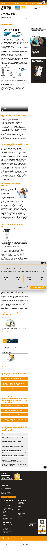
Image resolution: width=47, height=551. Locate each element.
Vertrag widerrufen (8, 497)
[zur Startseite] (6, 8)
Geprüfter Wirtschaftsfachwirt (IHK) (13, 406)
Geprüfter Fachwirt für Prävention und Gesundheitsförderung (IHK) (14, 383)
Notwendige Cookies (22, 287)
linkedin (6, 538)
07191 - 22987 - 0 (12, 1)
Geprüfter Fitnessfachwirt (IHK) (12, 378)
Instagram (15, 538)
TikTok (9, 538)
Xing (18, 538)
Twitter (12, 538)
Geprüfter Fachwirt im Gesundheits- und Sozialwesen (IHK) (14, 419)
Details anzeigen (40, 283)
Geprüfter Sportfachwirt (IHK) (12, 389)
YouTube (21, 538)
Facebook (2, 538)
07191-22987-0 (5, 475)
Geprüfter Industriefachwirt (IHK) (13, 410)
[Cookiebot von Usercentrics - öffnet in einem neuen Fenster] (41, 263)
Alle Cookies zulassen (37, 287)
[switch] (17, 279)
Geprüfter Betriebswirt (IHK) (11, 415)
